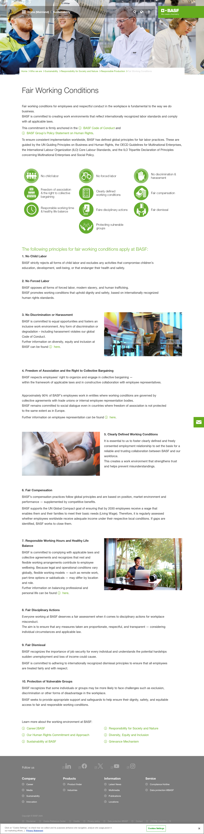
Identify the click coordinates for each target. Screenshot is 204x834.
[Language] (142, 12)
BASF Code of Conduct (99, 128)
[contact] (199, 422)
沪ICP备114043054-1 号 (160, 821)
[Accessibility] (149, 12)
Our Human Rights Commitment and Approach (58, 735)
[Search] (134, 12)
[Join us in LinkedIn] (66, 767)
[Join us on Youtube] (115, 767)
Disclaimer (31, 821)
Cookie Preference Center (54, 821)
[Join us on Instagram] (131, 767)
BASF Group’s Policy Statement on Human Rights (60, 133)
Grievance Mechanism (124, 741)
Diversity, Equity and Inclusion (129, 735)
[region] (102, 828)
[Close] (199, 828)
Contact (139, 821)
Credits (76, 821)
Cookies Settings (156, 828)
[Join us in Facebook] (82, 767)
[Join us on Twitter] (99, 767)
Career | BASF (36, 728)
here (57, 347)
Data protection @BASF (118, 821)
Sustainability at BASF (41, 741)
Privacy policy (94, 821)
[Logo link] (170, 12)
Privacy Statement (34, 831)
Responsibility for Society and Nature (133, 728)
